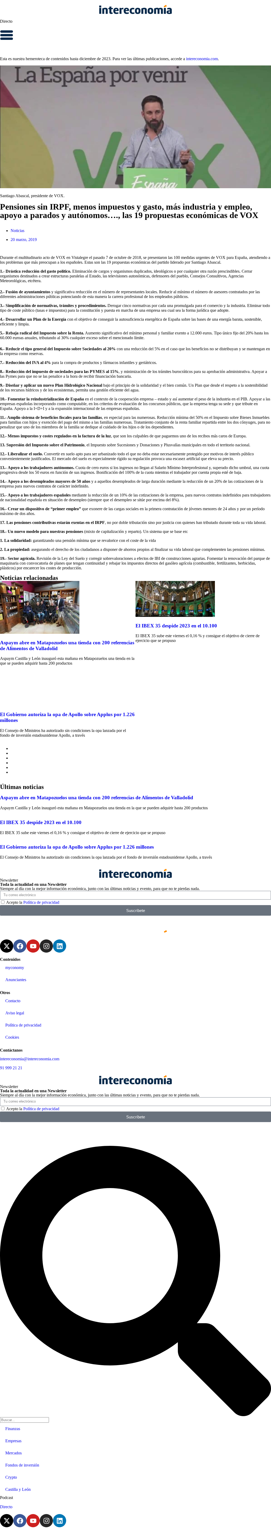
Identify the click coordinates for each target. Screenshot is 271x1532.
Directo (6, 21)
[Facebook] (19, 946)
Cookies (12, 1037)
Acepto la (32, 902)
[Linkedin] (59, 946)
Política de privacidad (41, 902)
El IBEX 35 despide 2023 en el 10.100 (176, 625)
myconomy (14, 967)
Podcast (6, 1497)
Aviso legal (14, 1013)
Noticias (17, 230)
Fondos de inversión (22, 1465)
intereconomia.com (202, 58)
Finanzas (12, 1428)
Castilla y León (18, 1489)
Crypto (11, 1477)
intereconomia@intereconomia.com (29, 1059)
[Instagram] (46, 946)
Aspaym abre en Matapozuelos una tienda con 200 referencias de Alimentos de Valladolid (96, 797)
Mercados (13, 1453)
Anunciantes (15, 979)
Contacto (12, 1001)
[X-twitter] (6, 946)
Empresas (13, 1441)
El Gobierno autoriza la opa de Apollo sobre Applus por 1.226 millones (77, 847)
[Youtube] (33, 946)
